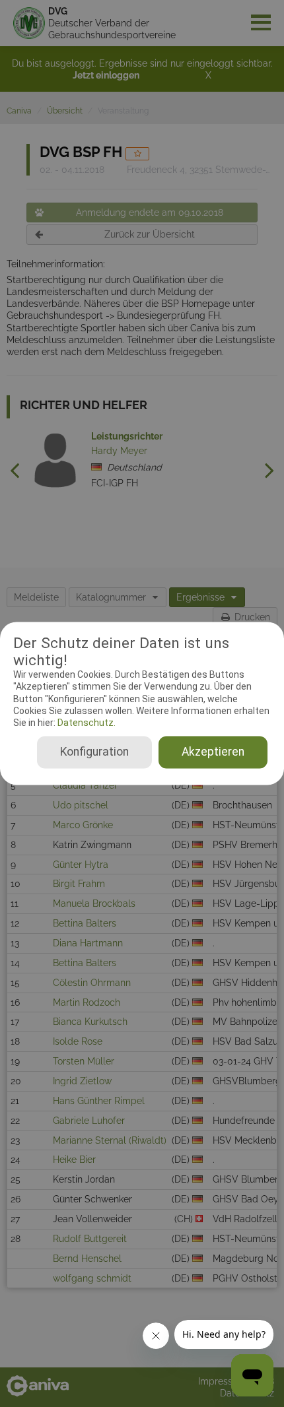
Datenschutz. (85, 722)
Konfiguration (94, 752)
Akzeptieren (213, 752)
